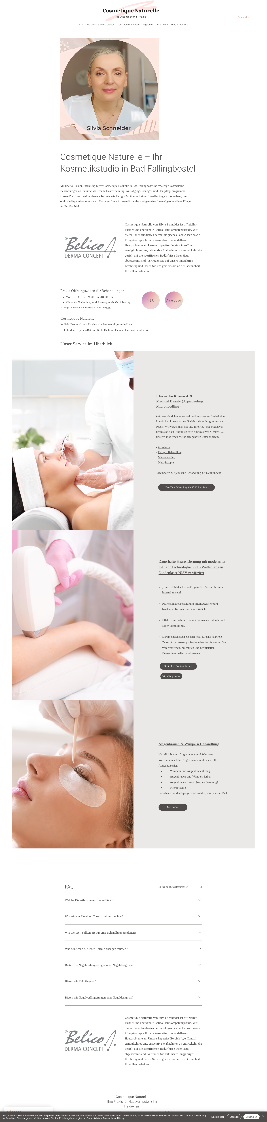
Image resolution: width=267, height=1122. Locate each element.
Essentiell (234, 1116)
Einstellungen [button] (218, 1116)
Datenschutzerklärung (114, 1118)
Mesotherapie (166, 462)
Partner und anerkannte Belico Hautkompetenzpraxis (158, 229)
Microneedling (166, 457)
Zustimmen (251, 1116)
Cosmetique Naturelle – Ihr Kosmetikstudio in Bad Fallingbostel (127, 163)
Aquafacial (164, 447)
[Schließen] (263, 1117)
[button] (128, 24)
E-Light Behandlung (170, 452)
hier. (108, 307)
